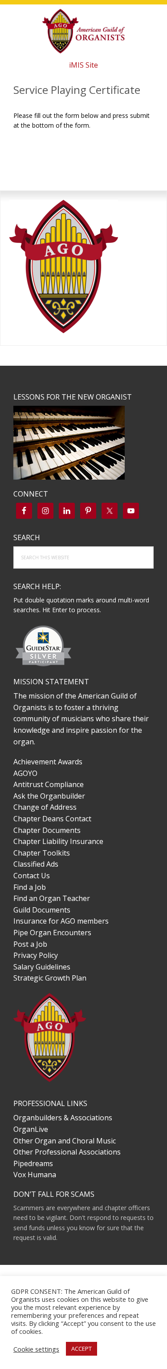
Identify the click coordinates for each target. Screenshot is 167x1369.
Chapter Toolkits (41, 853)
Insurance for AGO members (61, 921)
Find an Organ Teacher (51, 898)
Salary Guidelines (41, 967)
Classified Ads (35, 864)
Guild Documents (41, 910)
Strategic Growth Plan (49, 978)
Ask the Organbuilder (49, 796)
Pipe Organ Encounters (52, 932)
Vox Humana (34, 1174)
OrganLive (30, 1129)
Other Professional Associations (67, 1152)
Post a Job (30, 944)
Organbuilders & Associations (62, 1118)
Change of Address (45, 807)
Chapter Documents (47, 830)
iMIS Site (83, 65)
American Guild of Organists (84, 31)
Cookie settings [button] (36, 1349)
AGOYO (25, 773)
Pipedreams (33, 1163)
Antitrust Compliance (48, 784)
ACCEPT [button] (81, 1349)
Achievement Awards (47, 762)
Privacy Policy (35, 955)
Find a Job (29, 887)
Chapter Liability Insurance (58, 841)
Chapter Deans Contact (52, 819)
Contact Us (31, 875)
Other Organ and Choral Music (64, 1141)
